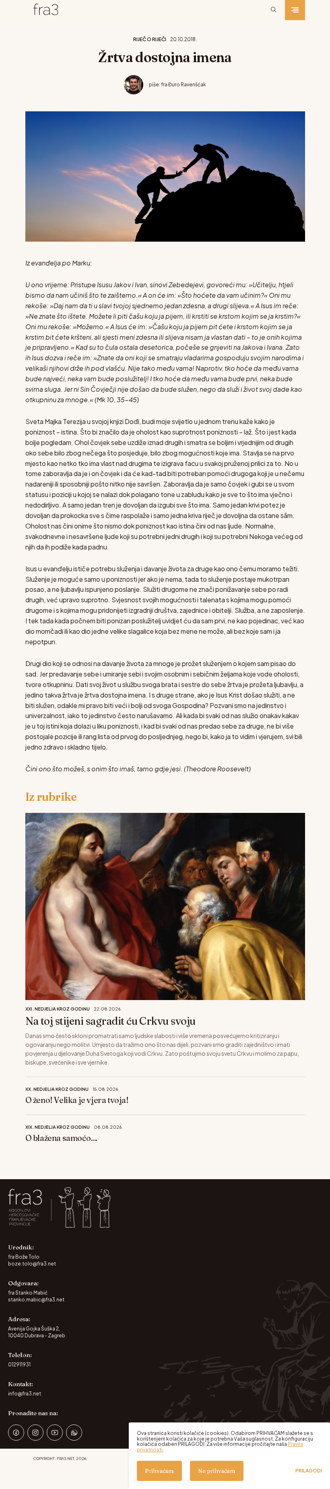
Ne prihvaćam (216, 1470)
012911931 (19, 1365)
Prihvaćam (159, 1470)
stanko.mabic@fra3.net (36, 1300)
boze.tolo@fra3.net (32, 1264)
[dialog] (229, 1455)
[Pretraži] (273, 10)
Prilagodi (308, 1471)
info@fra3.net (24, 1394)
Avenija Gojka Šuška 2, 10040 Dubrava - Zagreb (36, 1332)
